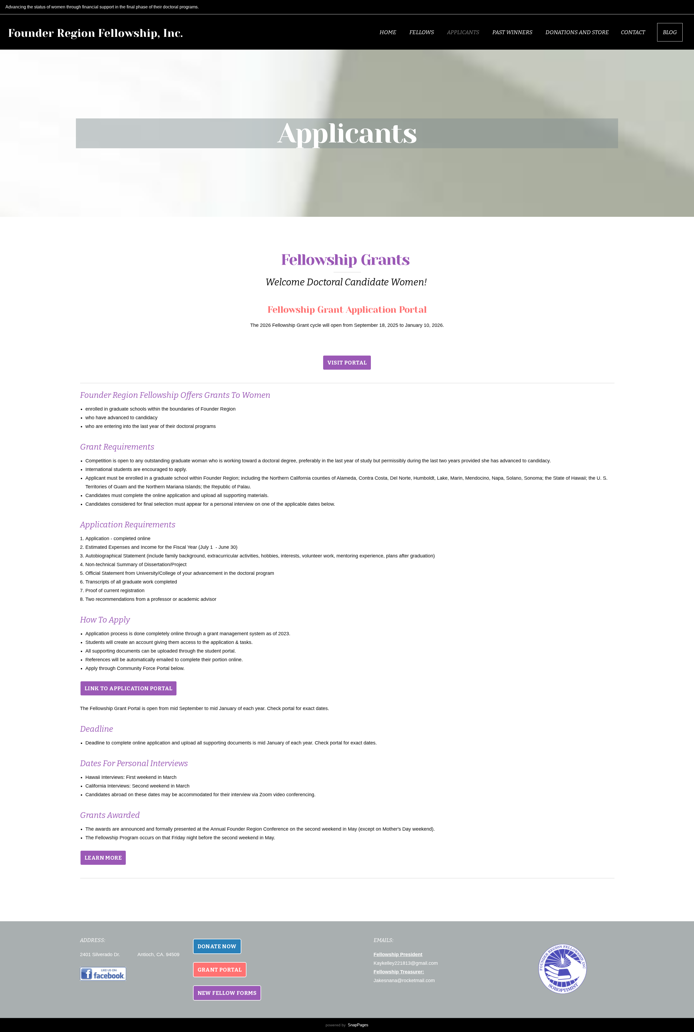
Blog (670, 32)
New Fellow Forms (227, 993)
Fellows (422, 32)
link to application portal (128, 688)
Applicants (463, 32)
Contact (633, 32)
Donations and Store (577, 32)
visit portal (347, 362)
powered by (347, 1025)
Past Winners (513, 32)
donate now (217, 946)
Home (388, 32)
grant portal (220, 969)
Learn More (103, 857)
